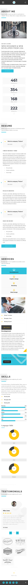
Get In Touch (7, 361)
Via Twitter (5, 527)
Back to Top (14, 575)
